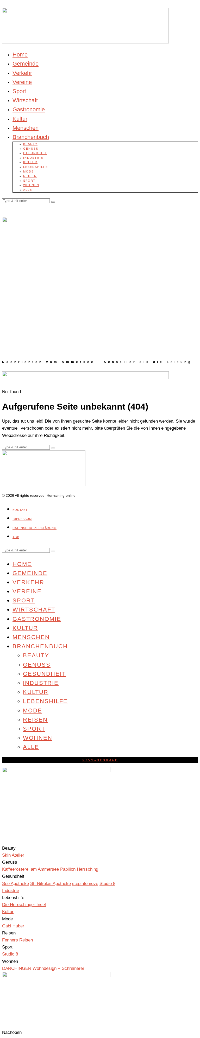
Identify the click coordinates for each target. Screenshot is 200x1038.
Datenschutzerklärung (34, 528)
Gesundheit (35, 153)
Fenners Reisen (17, 940)
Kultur (19, 119)
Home (20, 54)
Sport (19, 91)
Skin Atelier (13, 855)
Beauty (30, 143)
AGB (15, 537)
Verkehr (22, 73)
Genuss (30, 148)
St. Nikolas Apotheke (50, 883)
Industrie (33, 157)
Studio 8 (107, 883)
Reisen (30, 175)
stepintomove (85, 883)
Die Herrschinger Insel (24, 904)
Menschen (25, 128)
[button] (53, 202)
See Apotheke (15, 883)
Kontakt (20, 509)
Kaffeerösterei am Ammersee (30, 869)
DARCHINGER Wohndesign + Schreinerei (43, 968)
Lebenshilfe (35, 166)
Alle (27, 189)
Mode (28, 171)
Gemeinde (25, 63)
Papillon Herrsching (79, 869)
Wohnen (31, 185)
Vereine (22, 82)
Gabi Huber (13, 926)
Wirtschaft (25, 100)
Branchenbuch (30, 137)
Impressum (22, 518)
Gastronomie (28, 109)
